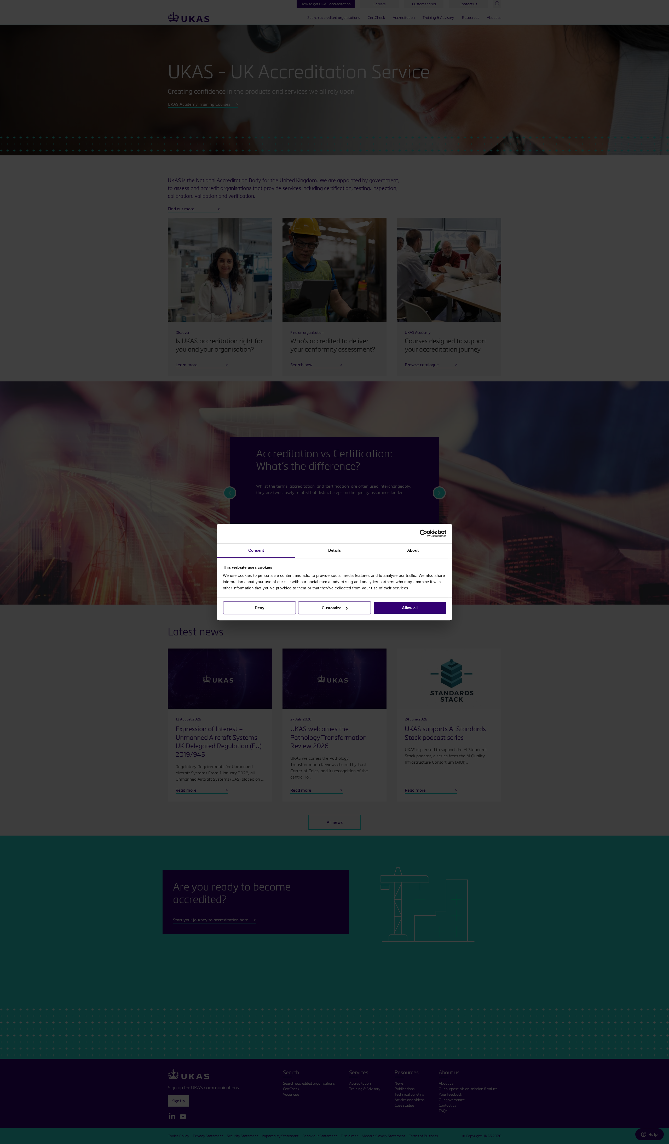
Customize (331, 608)
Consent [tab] (256, 550)
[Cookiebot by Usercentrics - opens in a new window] (423, 533)
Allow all (410, 608)
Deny (259, 608)
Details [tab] (334, 550)
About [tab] (413, 550)
